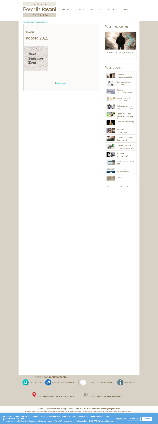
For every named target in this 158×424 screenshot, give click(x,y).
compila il (92, 396)
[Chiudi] (155, 418)
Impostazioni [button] (121, 418)
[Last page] (133, 186)
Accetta (147, 418)
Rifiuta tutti (134, 418)
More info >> (129, 382)
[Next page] (127, 186)
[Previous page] (114, 186)
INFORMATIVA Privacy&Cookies (100, 421)
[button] (96, 9)
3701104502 (36, 382)
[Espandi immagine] (36, 58)
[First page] (108, 186)
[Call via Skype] (86, 383)
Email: (54, 382)
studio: (40, 396)
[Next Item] (130, 40)
